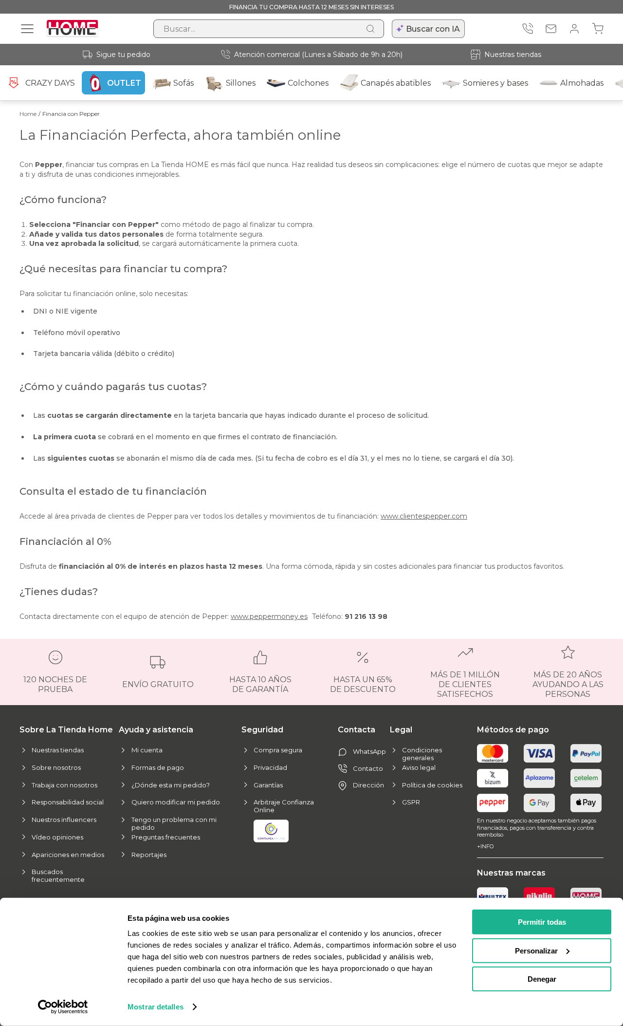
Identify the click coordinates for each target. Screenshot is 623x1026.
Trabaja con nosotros (64, 785)
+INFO (485, 846)
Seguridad (262, 729)
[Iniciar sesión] (574, 28)
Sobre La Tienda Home (66, 729)
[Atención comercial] (527, 28)
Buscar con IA (433, 29)
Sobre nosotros (56, 767)
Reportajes (148, 854)
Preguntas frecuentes (165, 837)
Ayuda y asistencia (156, 729)
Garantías (268, 785)
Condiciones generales (422, 754)
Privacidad (270, 767)
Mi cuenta (147, 750)
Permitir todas (542, 922)
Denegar (542, 979)
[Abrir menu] (27, 28)
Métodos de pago (513, 729)
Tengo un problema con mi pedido (174, 823)
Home (28, 113)
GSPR (411, 802)
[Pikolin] (539, 896)
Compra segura (278, 750)
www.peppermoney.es (269, 616)
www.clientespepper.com (424, 516)
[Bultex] (492, 896)
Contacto (368, 768)
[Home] (586, 897)
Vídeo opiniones (57, 837)
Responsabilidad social (68, 802)
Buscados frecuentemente (58, 875)
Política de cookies (432, 785)
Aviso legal (419, 767)
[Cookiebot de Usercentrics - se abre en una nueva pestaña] (63, 1007)
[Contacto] (551, 28)
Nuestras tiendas (512, 54)
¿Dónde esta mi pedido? (170, 785)
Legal (401, 729)
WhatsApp (369, 751)
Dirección (368, 785)
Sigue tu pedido (123, 54)
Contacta (356, 729)
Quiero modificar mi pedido (175, 802)
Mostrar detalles (155, 1007)
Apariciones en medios (68, 854)
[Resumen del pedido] (597, 28)
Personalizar (536, 950)
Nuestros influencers (64, 819)
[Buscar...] (370, 28)
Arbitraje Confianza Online (284, 806)
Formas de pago (157, 767)
